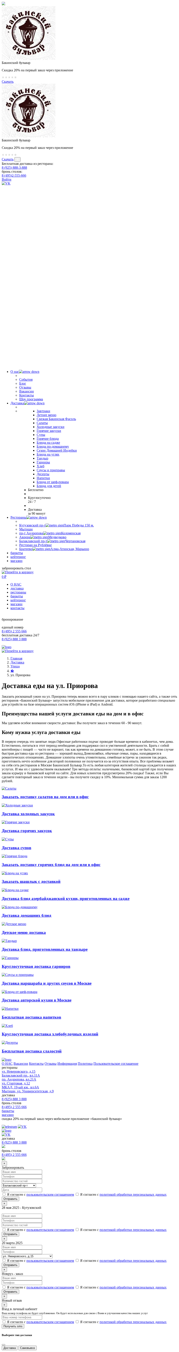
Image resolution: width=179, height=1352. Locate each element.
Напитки (43, 478)
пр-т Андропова (50, 533)
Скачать (8, 81)
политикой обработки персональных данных (133, 1194)
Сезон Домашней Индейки (57, 450)
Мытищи (26, 529)
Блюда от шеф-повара (53, 482)
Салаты (42, 423)
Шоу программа (31, 399)
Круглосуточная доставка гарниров (36, 966)
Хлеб (40, 466)
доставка (17, 588)
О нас (14, 371)
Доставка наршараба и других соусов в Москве (46, 983)
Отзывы (25, 387)
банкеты (16, 553)
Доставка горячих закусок (27, 830)
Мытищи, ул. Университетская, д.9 (28, 1091)
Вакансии (26, 391)
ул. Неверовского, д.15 (18, 1071)
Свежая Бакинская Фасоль (56, 419)
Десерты (43, 474)
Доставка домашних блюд (26, 915)
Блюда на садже (48, 442)
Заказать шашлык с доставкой (31, 881)
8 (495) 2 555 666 (14, 631)
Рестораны (18, 517)
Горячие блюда (48, 438)
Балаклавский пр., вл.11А (21, 1075)
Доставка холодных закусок (28, 814)
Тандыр (42, 458)
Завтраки (43, 411)
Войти (6, 179)
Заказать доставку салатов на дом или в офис (45, 796)
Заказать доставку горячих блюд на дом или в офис (51, 864)
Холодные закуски (50, 427)
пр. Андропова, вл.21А (19, 1079)
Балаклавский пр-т (52, 541)
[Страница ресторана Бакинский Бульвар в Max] (89, 360)
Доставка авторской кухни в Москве (36, 1000)
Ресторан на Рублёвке (35, 545)
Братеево (54, 549)
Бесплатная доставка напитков (31, 1017)
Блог (22, 383)
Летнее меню (46, 415)
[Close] (3, 1344)
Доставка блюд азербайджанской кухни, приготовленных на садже (65, 898)
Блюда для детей (49, 486)
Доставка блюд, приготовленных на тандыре (45, 949)
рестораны (18, 592)
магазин (16, 561)
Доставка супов (16, 847)
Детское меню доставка (24, 932)
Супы (41, 435)
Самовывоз (27, 1348)
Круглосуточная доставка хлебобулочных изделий (50, 1034)
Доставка (17, 403)
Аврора (42, 537)
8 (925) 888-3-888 (14, 167)
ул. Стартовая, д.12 (16, 1083)
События (26, 379)
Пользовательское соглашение (115, 1063)
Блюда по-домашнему (53, 446)
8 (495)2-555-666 (14, 175)
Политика (85, 1063)
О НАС (15, 584)
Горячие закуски (49, 431)
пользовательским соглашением (50, 1194)
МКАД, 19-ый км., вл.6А (20, 1087)
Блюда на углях (48, 454)
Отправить (10, 1234)
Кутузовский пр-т (56, 525)
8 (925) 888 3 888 (14, 639)
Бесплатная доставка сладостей (32, 1051)
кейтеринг (18, 557)
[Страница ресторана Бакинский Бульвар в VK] (6, 183)
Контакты (26, 395)
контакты (17, 608)
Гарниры (43, 462)
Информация (67, 1063)
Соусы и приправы (51, 470)
